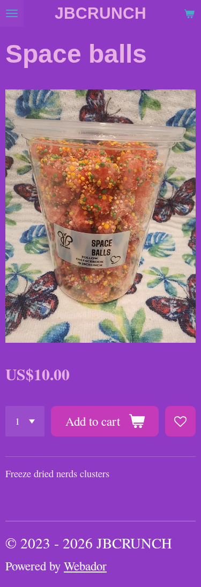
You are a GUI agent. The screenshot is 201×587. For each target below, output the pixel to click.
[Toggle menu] (12, 13)
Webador (85, 566)
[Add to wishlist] (180, 421)
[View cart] (189, 13)
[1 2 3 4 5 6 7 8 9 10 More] (24, 421)
